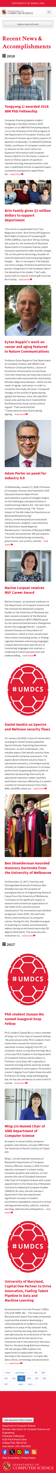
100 (43, 1372)
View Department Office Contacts (18, 1420)
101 (6, 1378)
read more (15, 174)
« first (7, 1372)
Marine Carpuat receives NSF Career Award (24, 590)
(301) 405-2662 (23, 1446)
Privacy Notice (28, 1457)
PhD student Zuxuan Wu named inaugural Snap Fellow (24, 1019)
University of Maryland (28, 3)
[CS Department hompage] (28, 1465)
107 (6, 1384)
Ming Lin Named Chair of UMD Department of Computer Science (25, 1131)
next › (21, 1384)
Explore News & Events (28, 24)
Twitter (12, 1451)
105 (36, 1378)
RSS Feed (34, 1451)
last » (31, 1384)
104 (29, 1378)
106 (44, 1378)
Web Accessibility (11, 1457)
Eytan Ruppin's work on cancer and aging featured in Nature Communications (27, 346)
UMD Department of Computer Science (22, 12)
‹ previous (19, 1372)
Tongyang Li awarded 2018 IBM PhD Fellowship (27, 109)
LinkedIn (26, 1451)
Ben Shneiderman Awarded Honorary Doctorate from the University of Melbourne (28, 868)
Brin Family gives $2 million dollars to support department (28, 215)
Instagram (19, 1451)
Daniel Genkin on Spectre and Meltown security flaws (27, 727)
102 (14, 1378)
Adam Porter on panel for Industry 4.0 (25, 475)
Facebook (4, 1451)
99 (36, 1372)
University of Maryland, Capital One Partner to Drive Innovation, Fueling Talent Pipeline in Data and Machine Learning (28, 1291)
